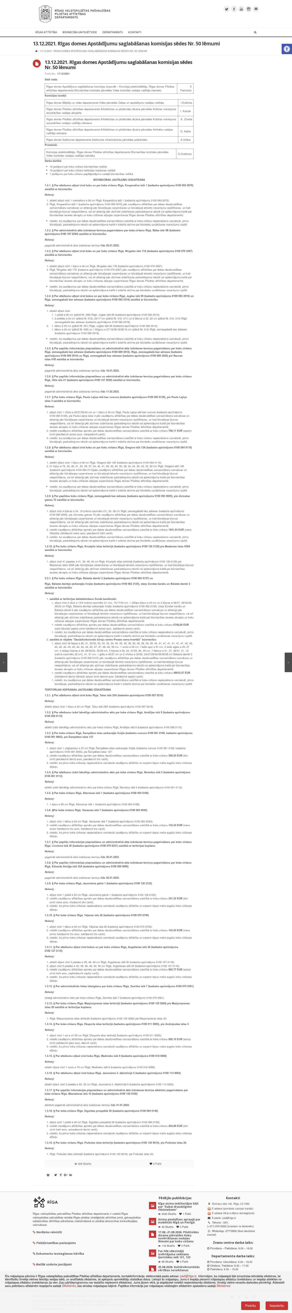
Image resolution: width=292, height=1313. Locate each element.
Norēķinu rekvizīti (49, 1232)
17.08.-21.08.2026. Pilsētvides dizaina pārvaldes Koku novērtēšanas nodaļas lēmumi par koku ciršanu (178, 1236)
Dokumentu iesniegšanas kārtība (60, 1253)
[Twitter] (226, 9)
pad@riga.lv (229, 1218)
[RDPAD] (74, 13)
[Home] (36, 51)
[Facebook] (234, 9)
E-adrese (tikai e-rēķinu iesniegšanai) (232, 1213)
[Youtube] (241, 9)
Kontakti (134, 32)
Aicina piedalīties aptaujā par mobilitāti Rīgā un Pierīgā (179, 1220)
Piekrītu (250, 1305)
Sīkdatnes (69, 1285)
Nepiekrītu (277, 1305)
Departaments (112, 32)
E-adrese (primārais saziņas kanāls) (232, 1208)
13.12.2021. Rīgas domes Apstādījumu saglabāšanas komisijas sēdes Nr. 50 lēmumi (118, 64)
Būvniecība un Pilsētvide (80, 32)
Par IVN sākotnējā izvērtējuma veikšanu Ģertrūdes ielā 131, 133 (174, 1254)
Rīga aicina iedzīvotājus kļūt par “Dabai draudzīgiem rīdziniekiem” (178, 1206)
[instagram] (249, 9)
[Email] (256, 9)
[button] (287, 49)
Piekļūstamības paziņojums (56, 1243)
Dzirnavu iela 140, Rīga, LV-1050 (230, 1204)
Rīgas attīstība (46, 32)
